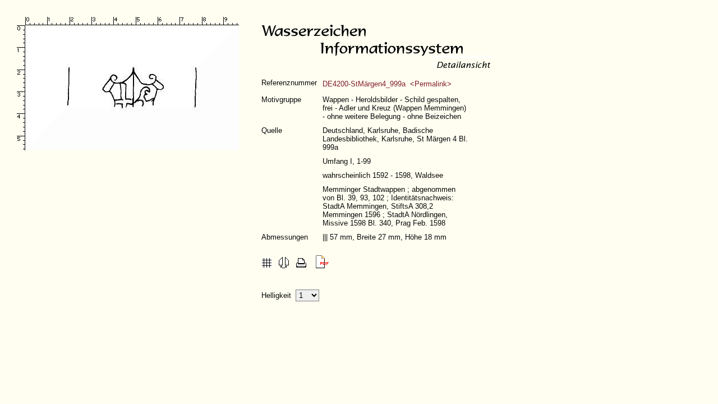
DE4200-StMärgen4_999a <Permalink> (387, 84)
